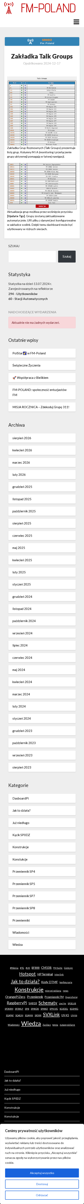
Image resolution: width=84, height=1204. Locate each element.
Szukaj (13, 246)
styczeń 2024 (21, 718)
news (65, 990)
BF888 (36, 967)
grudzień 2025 (22, 487)
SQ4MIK (29, 1015)
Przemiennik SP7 (23, 896)
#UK (28, 968)
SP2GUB (72, 1003)
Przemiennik (35, 997)
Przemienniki (21, 920)
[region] (42, 1164)
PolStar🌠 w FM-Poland (29, 353)
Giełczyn (68, 968)
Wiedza (17, 944)
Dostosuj (42, 1184)
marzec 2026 (21, 462)
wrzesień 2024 (22, 633)
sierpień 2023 (21, 767)
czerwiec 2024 (22, 657)
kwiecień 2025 (22, 560)
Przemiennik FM (54, 997)
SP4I (27, 1008)
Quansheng (71, 997)
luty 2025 (19, 572)
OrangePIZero (15, 997)
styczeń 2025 (21, 584)
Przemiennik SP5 (23, 884)
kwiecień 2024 (22, 682)
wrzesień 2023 (22, 755)
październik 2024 (24, 621)
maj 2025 (18, 548)
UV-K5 (65, 1015)
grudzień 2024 (22, 596)
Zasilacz (47, 1024)
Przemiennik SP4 (23, 871)
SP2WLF (19, 1008)
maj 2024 (18, 670)
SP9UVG (54, 1008)
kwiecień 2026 (22, 450)
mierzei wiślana (53, 990)
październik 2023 (24, 743)
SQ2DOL (64, 1008)
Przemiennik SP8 (23, 908)
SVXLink (51, 1014)
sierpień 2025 (21, 523)
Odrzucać (42, 1195)
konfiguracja (66, 982)
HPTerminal (45, 974)
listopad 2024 (21, 609)
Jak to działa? (21, 810)
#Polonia (14, 968)
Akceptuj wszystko (42, 1173)
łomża (55, 1024)
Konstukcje (20, 859)
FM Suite (57, 968)
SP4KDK (35, 1008)
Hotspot (27, 973)
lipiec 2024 (20, 645)
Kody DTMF (49, 982)
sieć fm (62, 1003)
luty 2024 (19, 706)
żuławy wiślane (67, 1024)
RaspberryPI (17, 1003)
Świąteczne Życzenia (26, 365)
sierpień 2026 (21, 438)
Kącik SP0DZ (21, 835)
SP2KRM (9, 1008)
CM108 (46, 967)
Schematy (48, 1002)
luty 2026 (19, 474)
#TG (22, 968)
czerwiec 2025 (22, 535)
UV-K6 (74, 1015)
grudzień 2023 (22, 731)
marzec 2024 (21, 694)
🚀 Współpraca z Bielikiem (30, 377)
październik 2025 (24, 511)
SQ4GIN (19, 1015)
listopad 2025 (21, 499)
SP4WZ (44, 1008)
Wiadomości (20, 932)
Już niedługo (20, 823)
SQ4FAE (10, 1015)
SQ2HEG (74, 1008)
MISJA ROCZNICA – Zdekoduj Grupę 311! (40, 407)
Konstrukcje (20, 847)
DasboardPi (20, 798)
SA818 (33, 1003)
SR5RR (38, 1015)
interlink (59, 974)
